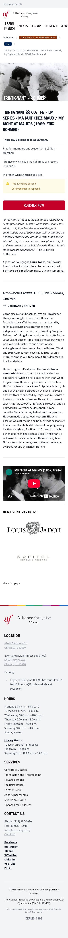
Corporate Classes (15, 769)
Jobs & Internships (16, 795)
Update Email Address (17, 805)
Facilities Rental (14, 785)
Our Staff (9, 834)
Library (36, 26)
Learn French (9, 26)
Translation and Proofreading (22, 774)
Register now (34, 205)
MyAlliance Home (15, 800)
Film (8, 44)
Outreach (51, 26)
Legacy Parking (19, 680)
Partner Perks (13, 790)
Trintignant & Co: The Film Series (38, 37)
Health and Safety (12, 4)
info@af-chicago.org (17, 830)
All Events (8, 37)
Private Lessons (14, 779)
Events (23, 26)
